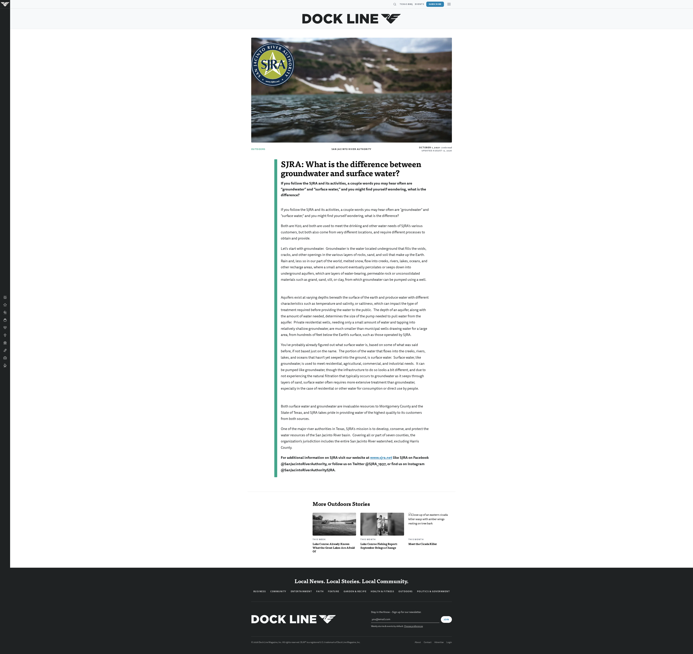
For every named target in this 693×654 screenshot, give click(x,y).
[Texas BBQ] (5, 365)
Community (278, 591)
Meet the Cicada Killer (422, 544)
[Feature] (5, 305)
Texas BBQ (406, 4)
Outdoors (258, 149)
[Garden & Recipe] (5, 320)
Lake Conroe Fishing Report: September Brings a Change (378, 546)
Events (419, 4)
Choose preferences (413, 626)
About (418, 642)
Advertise (439, 642)
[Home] (5, 4)
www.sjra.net (381, 457)
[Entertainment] (5, 350)
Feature (333, 591)
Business (259, 591)
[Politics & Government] (5, 342)
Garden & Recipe (355, 591)
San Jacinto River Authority (352, 149)
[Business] (5, 358)
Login (449, 642)
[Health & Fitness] (5, 327)
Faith (320, 591)
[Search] (395, 4)
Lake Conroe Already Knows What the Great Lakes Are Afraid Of (334, 547)
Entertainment (301, 591)
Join (446, 619)
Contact (428, 642)
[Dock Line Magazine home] (351, 19)
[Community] (5, 297)
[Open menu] (449, 4)
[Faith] (5, 335)
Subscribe (435, 4)
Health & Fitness (382, 591)
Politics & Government (433, 591)
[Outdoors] (5, 312)
